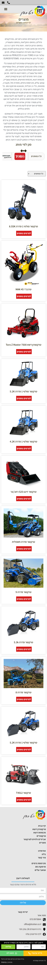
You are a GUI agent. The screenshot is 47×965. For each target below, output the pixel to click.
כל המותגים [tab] (36, 156)
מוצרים (42, 842)
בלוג (44, 854)
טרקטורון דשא (39, 829)
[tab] (20, 156)
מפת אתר (41, 915)
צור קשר (42, 857)
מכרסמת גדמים (39, 863)
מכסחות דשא (39, 832)
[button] (5, 9)
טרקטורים (41, 836)
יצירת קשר (23, 912)
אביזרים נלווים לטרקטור (35, 839)
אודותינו (42, 851)
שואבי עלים (40, 870)
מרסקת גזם (40, 866)
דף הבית (27, 22)
